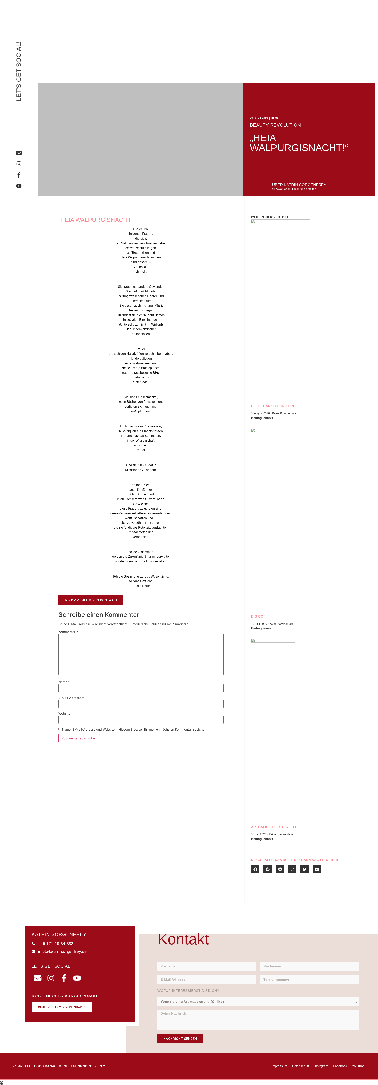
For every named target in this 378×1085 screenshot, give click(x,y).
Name (64, 681)
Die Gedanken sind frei (273, 406)
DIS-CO (257, 616)
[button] (255, 869)
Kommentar (68, 631)
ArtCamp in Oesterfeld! (274, 827)
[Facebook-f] (18, 174)
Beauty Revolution (275, 125)
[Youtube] (18, 185)
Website (64, 713)
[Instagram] (18, 163)
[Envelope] (18, 152)
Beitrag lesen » (262, 418)
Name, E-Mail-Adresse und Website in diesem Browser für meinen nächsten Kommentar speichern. (135, 729)
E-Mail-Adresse (71, 697)
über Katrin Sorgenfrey (299, 185)
